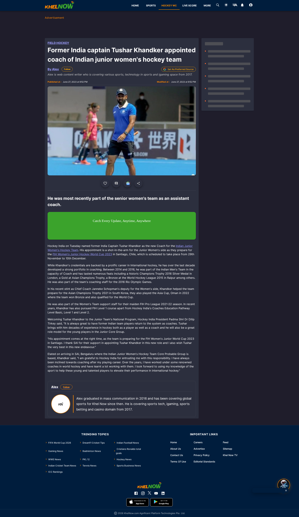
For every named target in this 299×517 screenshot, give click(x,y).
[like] (105, 183)
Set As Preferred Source (181, 69)
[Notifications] (242, 5)
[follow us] (127, 183)
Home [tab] (135, 5)
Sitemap (227, 448)
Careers (198, 442)
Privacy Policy (202, 455)
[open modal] (284, 485)
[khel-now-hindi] (235, 5)
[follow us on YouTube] (156, 493)
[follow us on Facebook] (136, 493)
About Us (175, 448)
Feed (225, 442)
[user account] (250, 5)
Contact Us (176, 455)
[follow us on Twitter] (149, 493)
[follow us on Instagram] (143, 493)
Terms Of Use (178, 461)
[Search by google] (217, 5)
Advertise (199, 448)
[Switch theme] (226, 5)
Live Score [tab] (189, 5)
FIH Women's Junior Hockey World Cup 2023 (82, 254)
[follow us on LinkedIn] (163, 493)
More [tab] (207, 5)
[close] (286, 490)
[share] (138, 183)
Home (173, 442)
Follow (67, 69)
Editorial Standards (204, 461)
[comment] (116, 183)
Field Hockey (58, 43)
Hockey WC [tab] (169, 5)
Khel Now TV (230, 455)
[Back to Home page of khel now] (59, 5)
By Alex (53, 69)
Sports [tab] (151, 5)
